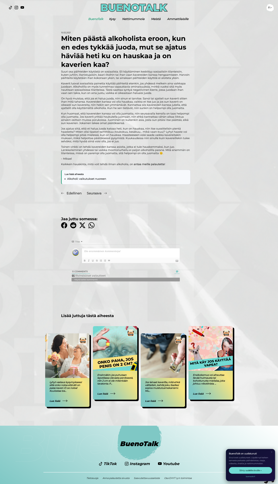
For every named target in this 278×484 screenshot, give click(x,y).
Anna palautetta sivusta (116, 478)
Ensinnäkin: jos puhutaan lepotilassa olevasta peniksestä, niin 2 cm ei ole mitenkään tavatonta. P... (115, 379)
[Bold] (85, 260)
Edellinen (74, 193)
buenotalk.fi (250, 476)
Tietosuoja (92, 478)
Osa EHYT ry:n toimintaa (178, 478)
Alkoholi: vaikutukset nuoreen (86, 178)
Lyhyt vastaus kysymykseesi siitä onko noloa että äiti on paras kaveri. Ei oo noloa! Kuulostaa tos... (66, 386)
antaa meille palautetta (149, 164)
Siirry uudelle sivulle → (250, 470)
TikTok (110, 463)
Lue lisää (55, 401)
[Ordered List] (101, 260)
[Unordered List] (105, 260)
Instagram (140, 463)
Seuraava (94, 193)
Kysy (112, 19)
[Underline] (93, 260)
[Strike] (97, 260)
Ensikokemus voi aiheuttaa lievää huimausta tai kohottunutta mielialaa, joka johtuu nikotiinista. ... (209, 379)
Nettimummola (133, 19)
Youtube (170, 463)
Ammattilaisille (178, 19)
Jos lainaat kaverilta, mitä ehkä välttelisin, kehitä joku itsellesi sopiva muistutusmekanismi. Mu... (162, 386)
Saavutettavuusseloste (147, 478)
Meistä (156, 19)
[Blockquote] (109, 260)
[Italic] (89, 260)
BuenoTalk (95, 19)
